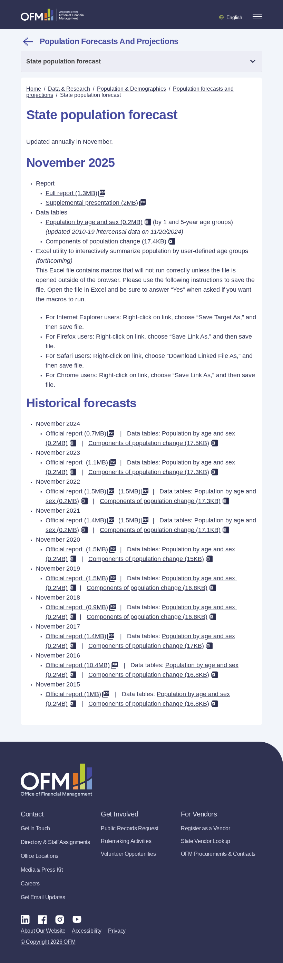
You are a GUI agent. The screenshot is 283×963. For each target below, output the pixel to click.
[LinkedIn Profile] (25, 919)
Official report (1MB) (73, 694)
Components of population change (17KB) (146, 645)
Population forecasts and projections (109, 41)
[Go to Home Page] (52, 14)
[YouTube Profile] (76, 919)
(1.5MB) (127, 491)
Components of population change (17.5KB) (148, 443)
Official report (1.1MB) (77, 462)
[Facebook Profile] (42, 919)
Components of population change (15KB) (146, 558)
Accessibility (86, 931)
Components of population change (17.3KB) (148, 472)
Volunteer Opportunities (128, 854)
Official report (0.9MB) (77, 607)
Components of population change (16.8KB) (147, 587)
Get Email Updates (43, 897)
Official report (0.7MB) (76, 433)
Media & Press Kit (42, 870)
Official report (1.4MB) (76, 520)
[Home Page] (56, 780)
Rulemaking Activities (126, 841)
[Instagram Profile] (59, 919)
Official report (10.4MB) (78, 665)
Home (33, 89)
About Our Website (43, 931)
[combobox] (141, 61)
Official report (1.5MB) (76, 491)
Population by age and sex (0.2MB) (94, 222)
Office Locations (39, 856)
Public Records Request (129, 828)
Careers (30, 883)
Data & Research (69, 89)
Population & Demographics (131, 89)
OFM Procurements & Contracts (218, 854)
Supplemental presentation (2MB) (92, 202)
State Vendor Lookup (205, 841)
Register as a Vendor (205, 828)
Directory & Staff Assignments (55, 842)
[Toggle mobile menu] (257, 16)
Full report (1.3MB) (71, 193)
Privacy (117, 931)
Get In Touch (35, 828)
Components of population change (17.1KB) (160, 529)
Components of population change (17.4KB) (106, 241)
